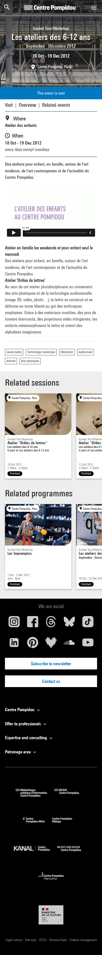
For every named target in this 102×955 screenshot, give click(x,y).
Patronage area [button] (18, 751)
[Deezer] (51, 644)
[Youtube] (88, 644)
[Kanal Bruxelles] (35, 852)
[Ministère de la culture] (51, 914)
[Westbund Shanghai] (72, 852)
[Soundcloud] (69, 644)
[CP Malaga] (65, 824)
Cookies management (83, 940)
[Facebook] (32, 623)
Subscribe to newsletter (51, 663)
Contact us (51, 681)
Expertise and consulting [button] (26, 737)
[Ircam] (70, 795)
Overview (27, 105)
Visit (9, 105)
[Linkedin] (14, 644)
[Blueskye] (69, 623)
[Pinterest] (32, 644)
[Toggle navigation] (94, 7)
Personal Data (58, 940)
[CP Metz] (37, 824)
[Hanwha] (51, 881)
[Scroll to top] (90, 943)
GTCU (43, 940)
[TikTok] (88, 623)
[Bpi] (35, 795)
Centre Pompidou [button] (20, 709)
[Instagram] (14, 623)
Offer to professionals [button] (23, 723)
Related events (56, 105)
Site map (31, 940)
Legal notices (14, 940)
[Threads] (51, 623)
